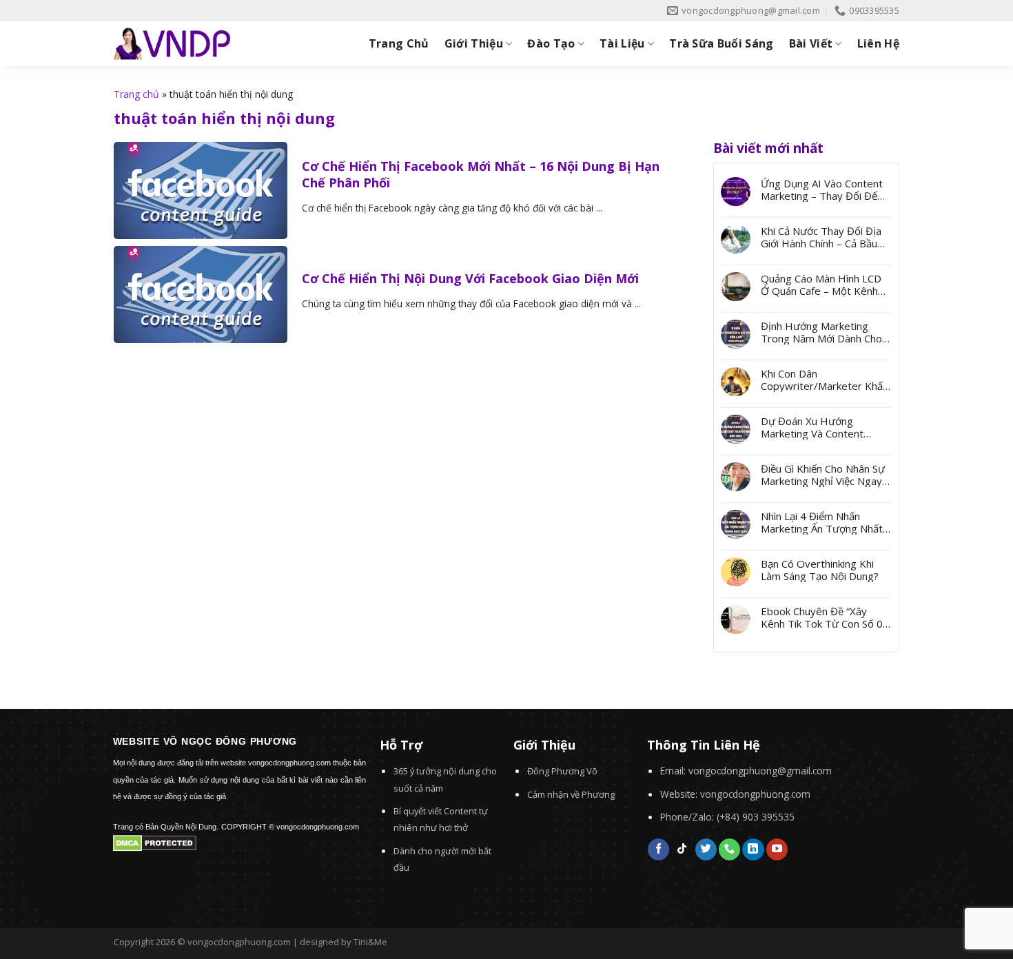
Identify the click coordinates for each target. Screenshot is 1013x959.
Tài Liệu (622, 43)
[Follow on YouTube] (777, 849)
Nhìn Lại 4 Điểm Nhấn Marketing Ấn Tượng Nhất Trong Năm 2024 (822, 522)
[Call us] (729, 849)
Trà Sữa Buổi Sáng (721, 43)
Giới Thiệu (473, 43)
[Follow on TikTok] (682, 849)
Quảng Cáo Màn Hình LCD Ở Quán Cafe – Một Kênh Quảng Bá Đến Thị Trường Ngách (823, 284)
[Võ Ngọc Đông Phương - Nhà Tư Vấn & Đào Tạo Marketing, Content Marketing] (172, 43)
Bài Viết (811, 43)
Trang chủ (136, 94)
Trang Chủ (399, 43)
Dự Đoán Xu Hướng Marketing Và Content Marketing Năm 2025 (812, 427)
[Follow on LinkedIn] (753, 849)
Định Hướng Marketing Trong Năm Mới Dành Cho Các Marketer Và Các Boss (823, 332)
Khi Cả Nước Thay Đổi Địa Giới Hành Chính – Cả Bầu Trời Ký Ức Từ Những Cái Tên (821, 237)
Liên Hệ (878, 43)
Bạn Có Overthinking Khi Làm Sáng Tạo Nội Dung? (820, 569)
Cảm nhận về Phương (571, 794)
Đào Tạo (551, 43)
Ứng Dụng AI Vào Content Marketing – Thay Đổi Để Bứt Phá (822, 189)
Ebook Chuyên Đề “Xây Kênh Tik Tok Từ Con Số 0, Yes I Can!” (823, 617)
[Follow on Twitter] (706, 849)
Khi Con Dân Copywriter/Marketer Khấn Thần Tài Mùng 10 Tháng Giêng (824, 379)
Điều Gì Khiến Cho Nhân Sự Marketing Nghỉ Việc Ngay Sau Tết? (823, 474)
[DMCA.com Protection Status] (154, 842)
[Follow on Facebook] (658, 849)
